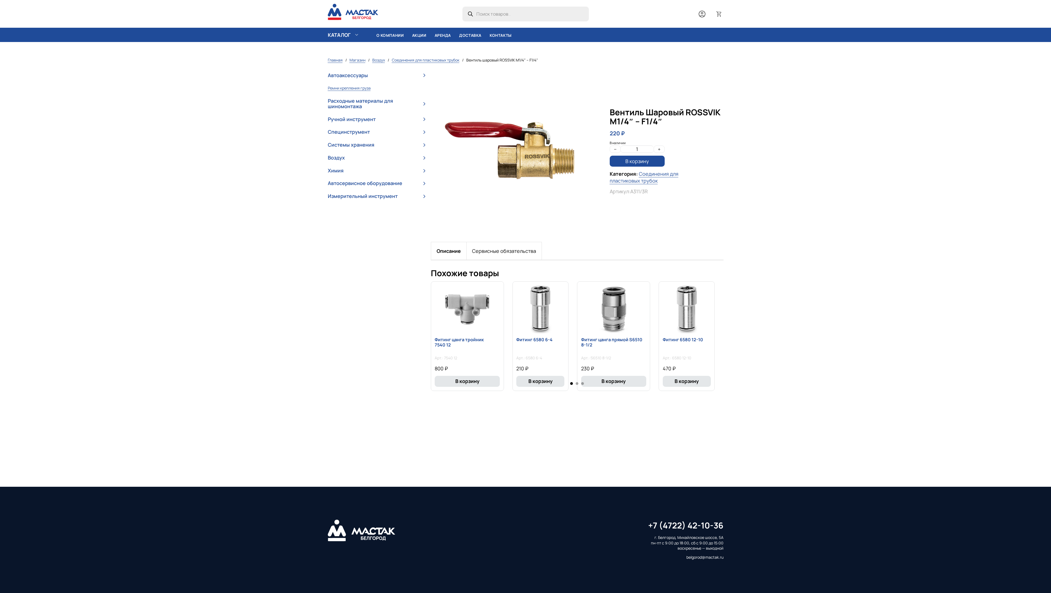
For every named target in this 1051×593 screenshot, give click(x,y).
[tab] (449, 251)
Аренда (443, 35)
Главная (335, 60)
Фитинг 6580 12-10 (683, 340)
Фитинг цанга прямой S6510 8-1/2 (611, 342)
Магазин (357, 60)
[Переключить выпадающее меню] (356, 35)
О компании (390, 35)
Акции (419, 35)
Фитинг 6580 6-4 (534, 340)
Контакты (501, 35)
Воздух (378, 60)
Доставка (470, 35)
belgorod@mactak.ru (704, 557)
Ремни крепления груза (349, 88)
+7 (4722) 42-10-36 (685, 525)
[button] (376, 75)
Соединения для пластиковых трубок (425, 60)
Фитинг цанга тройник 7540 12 (459, 342)
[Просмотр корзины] (719, 14)
